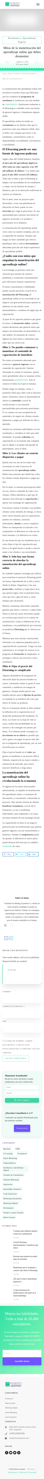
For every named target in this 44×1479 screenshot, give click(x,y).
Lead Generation (10, 1194)
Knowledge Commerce (12, 1189)
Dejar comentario (16, 1058)
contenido (7, 846)
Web (4, 1021)
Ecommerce (22, 1154)
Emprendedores (9, 1163)
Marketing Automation (12, 1199)
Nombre (7, 992)
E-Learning (8, 1154)
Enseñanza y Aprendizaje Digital (13, 1169)
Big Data (7, 1149)
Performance (8, 1208)
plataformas (22, 380)
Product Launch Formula (13, 1213)
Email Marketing (10, 1158)
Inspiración (7, 1184)
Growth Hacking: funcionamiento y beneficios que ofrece (25, 1245)
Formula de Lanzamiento (13, 1175)
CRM (18, 1149)
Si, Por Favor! (22, 1100)
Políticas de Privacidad (27, 1472)
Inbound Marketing (11, 1180)
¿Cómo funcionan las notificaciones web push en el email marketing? (24, 1293)
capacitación (11, 104)
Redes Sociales (9, 1217)
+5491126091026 (17, 1433)
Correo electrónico (13, 1006)
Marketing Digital (10, 1203)
